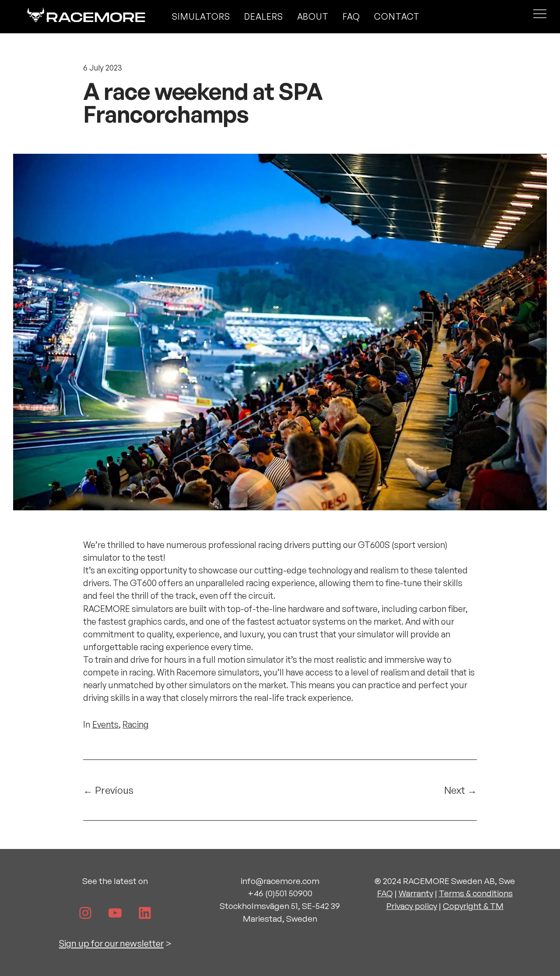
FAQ (351, 16)
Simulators (201, 16)
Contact (397, 16)
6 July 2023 (102, 67)
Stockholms (243, 906)
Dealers (263, 16)
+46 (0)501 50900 (280, 893)
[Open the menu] (540, 16)
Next (454, 790)
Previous (114, 790)
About (313, 16)
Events (105, 724)
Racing (135, 724)
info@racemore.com (280, 881)
